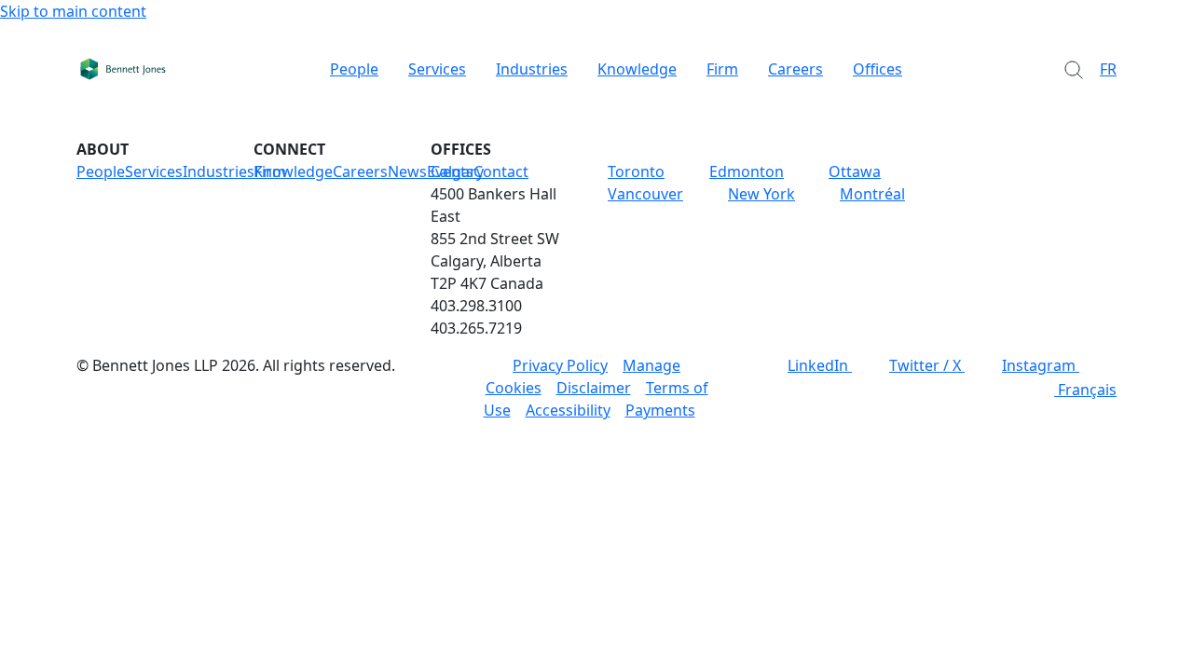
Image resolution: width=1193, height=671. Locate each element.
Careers (795, 69)
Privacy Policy (560, 365)
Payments (660, 410)
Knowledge (637, 69)
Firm (722, 69)
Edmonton (746, 171)
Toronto (636, 171)
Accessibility (568, 410)
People (354, 69)
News (407, 171)
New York (761, 194)
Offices (877, 69)
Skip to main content (73, 11)
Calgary (457, 171)
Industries (532, 69)
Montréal (872, 194)
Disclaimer (593, 387)
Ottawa (855, 171)
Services (437, 69)
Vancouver (645, 194)
